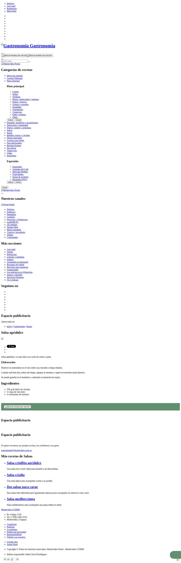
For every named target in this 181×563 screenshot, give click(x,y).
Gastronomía (12, 270)
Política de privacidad (16, 532)
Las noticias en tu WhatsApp (20, 272)
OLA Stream (12, 280)
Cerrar (18, 120)
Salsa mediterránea (21, 499)
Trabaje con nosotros (16, 537)
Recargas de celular (15, 264)
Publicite (11, 527)
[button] (175, 555)
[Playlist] (8, 204)
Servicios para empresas (17, 267)
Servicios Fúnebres (15, 277)
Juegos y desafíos (14, 275)
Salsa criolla (16, 475)
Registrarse (12, 8)
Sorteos (10, 259)
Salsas (29, 326)
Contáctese (12, 524)
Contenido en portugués (17, 262)
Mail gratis (11, 11)
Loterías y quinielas (15, 257)
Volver (10, 120)
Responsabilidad (14, 534)
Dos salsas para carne (22, 487)
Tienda (10, 252)
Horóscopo (12, 254)
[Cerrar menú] (2, 193)
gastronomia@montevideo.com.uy (16, 450)
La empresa (12, 529)
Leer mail (11, 6)
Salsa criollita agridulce (24, 463)
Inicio (9, 326)
